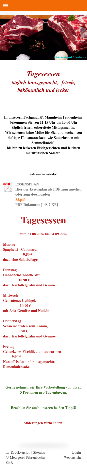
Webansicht (72, 457)
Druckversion (20, 452)
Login (76, 452)
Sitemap (39, 452)
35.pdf (20, 199)
